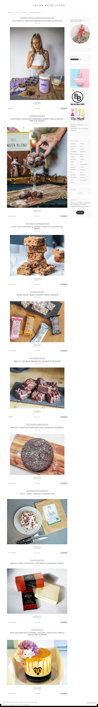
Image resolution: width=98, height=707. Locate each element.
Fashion (72, 156)
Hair (81, 161)
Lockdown (42, 223)
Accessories (73, 143)
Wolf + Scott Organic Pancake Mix (37, 494)
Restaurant (73, 174)
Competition (82, 151)
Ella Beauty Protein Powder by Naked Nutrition (37, 21)
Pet (71, 172)
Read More (37, 103)
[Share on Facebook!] (61, 108)
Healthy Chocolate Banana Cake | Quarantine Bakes (37, 428)
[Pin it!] (65, 108)
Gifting (72, 161)
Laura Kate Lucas (49, 5)
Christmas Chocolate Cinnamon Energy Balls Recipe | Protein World (37, 120)
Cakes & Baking (33, 116)
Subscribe (80, 212)
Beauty (81, 146)
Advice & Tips (73, 146)
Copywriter (86, 125)
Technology (82, 177)
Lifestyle (82, 167)
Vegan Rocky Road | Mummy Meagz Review (37, 295)
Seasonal (82, 174)
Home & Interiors (83, 164)
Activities (82, 143)
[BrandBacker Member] (78, 105)
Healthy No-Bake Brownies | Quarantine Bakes (37, 361)
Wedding (72, 182)
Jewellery (73, 167)
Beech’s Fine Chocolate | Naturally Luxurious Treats (37, 563)
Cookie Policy (26, 704)
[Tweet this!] (63, 108)
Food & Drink (36, 223)
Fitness (81, 156)
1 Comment (10, 108)
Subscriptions (73, 177)
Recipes (42, 116)
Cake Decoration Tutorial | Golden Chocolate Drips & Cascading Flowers (37, 634)
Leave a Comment (12, 216)
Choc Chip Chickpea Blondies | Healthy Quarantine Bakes (37, 228)
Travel (72, 180)
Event (81, 154)
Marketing (82, 169)
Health (38, 116)
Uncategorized (83, 180)
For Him (81, 159)
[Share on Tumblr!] (66, 108)
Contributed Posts (74, 154)
